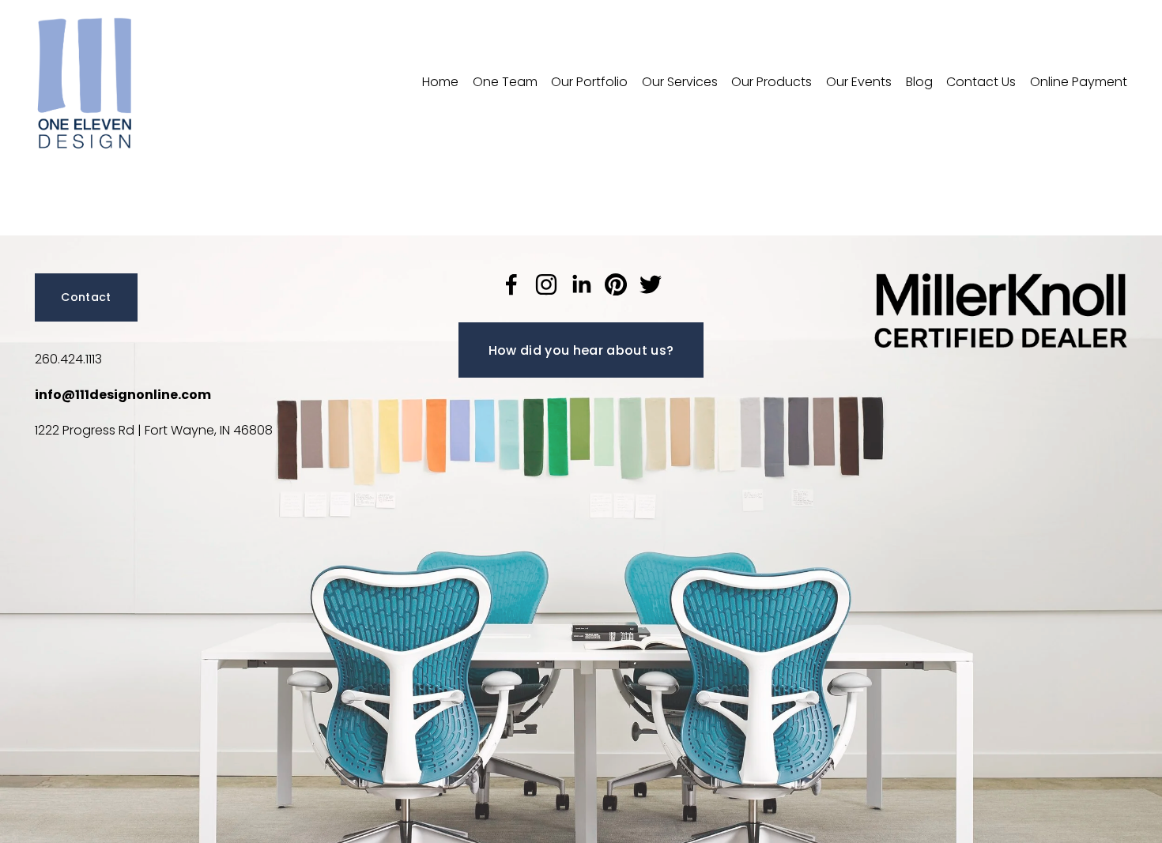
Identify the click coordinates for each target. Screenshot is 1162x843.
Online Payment (1078, 82)
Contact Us (981, 82)
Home (440, 82)
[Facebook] (511, 284)
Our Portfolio (589, 82)
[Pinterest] (616, 284)
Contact (86, 297)
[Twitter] (650, 284)
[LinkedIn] (581, 284)
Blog (919, 82)
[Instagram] (546, 284)
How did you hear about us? (581, 350)
